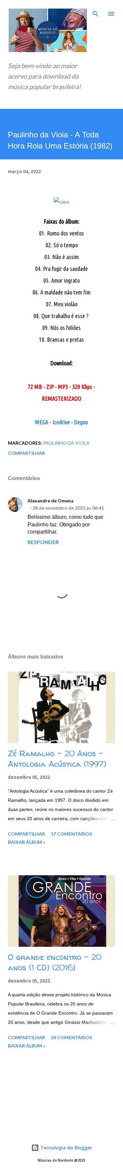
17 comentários (71, 834)
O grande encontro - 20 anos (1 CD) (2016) (54, 962)
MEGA (41, 422)
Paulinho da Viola (66, 443)
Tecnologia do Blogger (65, 1148)
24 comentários (71, 1037)
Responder (43, 542)
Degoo (81, 422)
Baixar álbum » (26, 842)
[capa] (61, 201)
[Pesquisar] (95, 12)
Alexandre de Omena (50, 500)
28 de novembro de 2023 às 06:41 (68, 508)
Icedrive (61, 422)
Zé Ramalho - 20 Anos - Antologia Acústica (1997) (57, 758)
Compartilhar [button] (26, 453)
